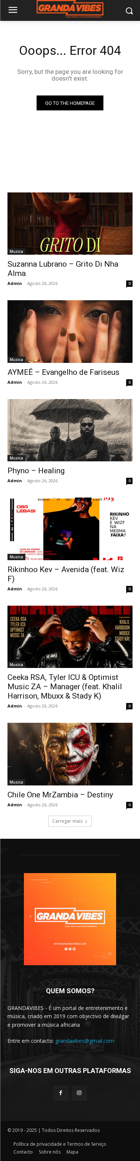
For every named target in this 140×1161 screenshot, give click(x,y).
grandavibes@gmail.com (84, 1040)
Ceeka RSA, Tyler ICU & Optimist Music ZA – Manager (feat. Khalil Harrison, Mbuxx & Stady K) (64, 686)
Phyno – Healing (36, 470)
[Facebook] (60, 1093)
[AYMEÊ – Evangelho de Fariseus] (70, 331)
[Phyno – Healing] (70, 430)
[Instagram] (79, 1093)
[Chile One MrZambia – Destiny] (70, 754)
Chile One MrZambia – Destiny (60, 794)
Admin (14, 283)
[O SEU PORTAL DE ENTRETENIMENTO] (70, 9)
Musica (16, 251)
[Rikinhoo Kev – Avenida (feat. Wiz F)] (70, 529)
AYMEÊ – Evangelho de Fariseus (63, 372)
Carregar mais (67, 821)
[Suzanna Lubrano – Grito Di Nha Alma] (70, 223)
